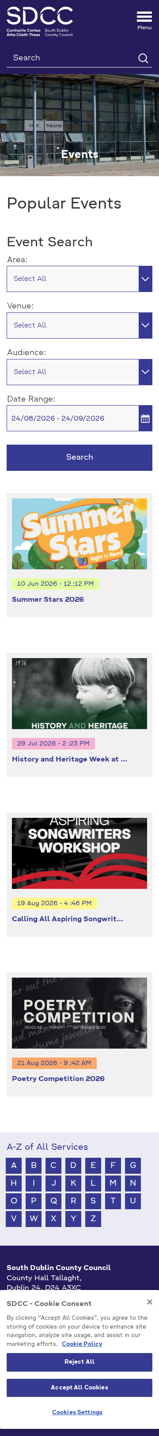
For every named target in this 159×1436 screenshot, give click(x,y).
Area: (17, 260)
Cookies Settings (77, 1413)
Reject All (79, 1362)
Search (79, 458)
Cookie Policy (82, 1344)
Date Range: (31, 399)
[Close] (149, 1302)
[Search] (142, 58)
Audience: (26, 353)
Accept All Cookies (79, 1388)
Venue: (20, 306)
